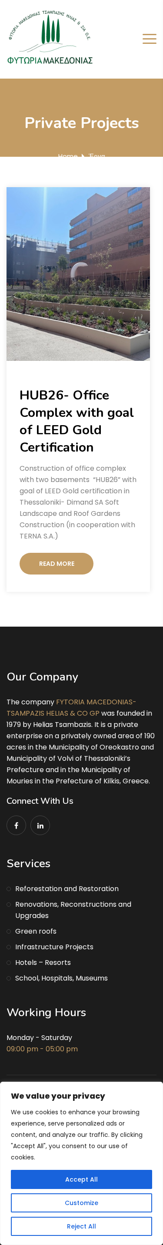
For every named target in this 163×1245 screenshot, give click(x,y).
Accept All (81, 1179)
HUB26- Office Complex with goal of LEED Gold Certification (77, 421)
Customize (81, 1203)
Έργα (97, 156)
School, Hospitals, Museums (61, 978)
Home (68, 156)
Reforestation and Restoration (67, 889)
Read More (56, 563)
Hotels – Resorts (43, 963)
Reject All (81, 1226)
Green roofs (36, 931)
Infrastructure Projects (54, 947)
